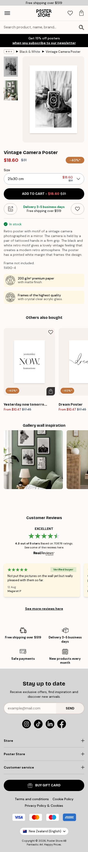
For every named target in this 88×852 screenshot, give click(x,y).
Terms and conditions (32, 799)
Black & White (30, 52)
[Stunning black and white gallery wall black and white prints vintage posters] (33, 459)
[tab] (70, 13)
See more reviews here (44, 609)
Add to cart (44, 194)
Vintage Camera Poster (63, 52)
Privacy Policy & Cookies (44, 805)
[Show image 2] (11, 90)
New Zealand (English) (45, 831)
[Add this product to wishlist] (77, 209)
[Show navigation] (7, 13)
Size (7, 170)
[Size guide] (10, 209)
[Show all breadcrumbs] (9, 51)
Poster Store (54, 840)
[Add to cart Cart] (50, 391)
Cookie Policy (63, 799)
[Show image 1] (11, 67)
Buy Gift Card (48, 785)
